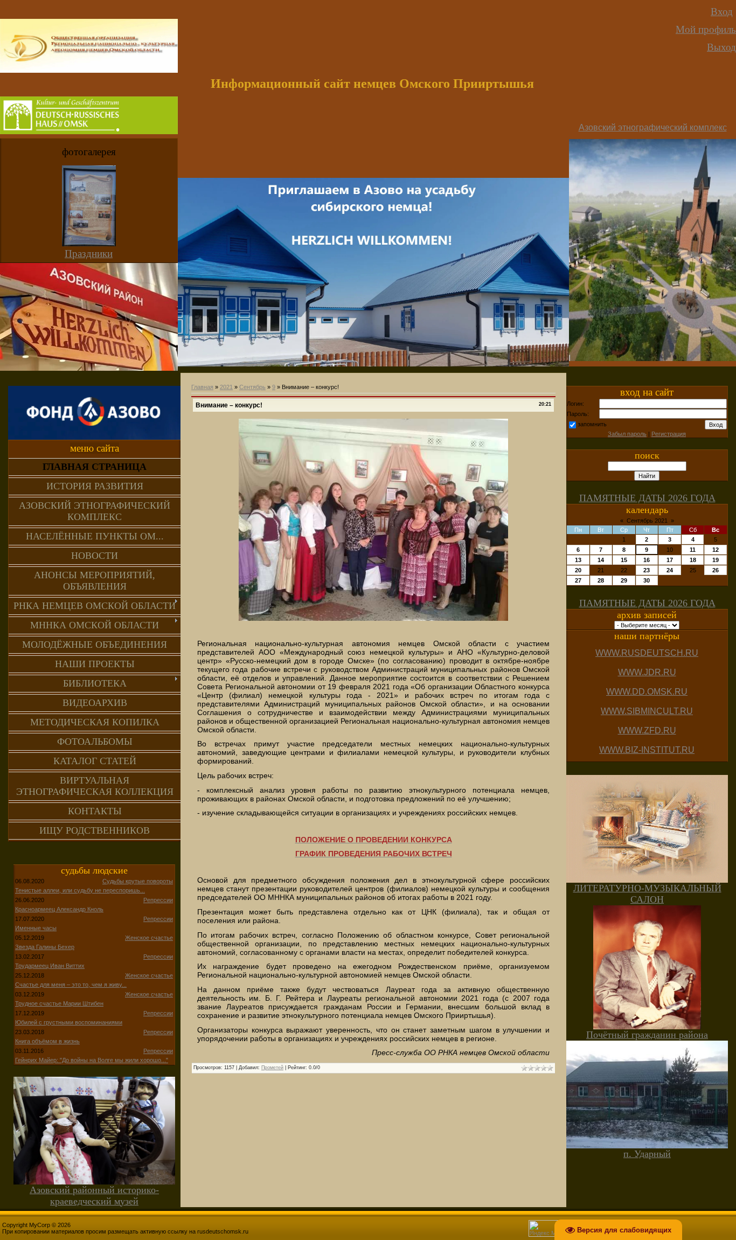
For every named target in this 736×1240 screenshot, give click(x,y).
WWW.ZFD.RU (647, 730)
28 (601, 580)
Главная (202, 387)
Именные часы (36, 928)
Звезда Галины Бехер (44, 947)
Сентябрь (252, 387)
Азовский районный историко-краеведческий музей (94, 1195)
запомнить (592, 424)
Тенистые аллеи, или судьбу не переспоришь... (80, 890)
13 (578, 560)
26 (715, 570)
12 (715, 549)
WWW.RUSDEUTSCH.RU (646, 652)
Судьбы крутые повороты (137, 881)
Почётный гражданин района (647, 1034)
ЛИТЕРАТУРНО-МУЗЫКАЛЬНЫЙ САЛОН (647, 894)
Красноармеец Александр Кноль (59, 909)
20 (578, 570)
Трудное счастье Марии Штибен (59, 1003)
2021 (226, 387)
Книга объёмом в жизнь (47, 1041)
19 (715, 560)
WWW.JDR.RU (647, 672)
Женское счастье (149, 937)
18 (693, 560)
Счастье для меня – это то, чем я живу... (71, 984)
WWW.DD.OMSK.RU (647, 691)
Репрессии (158, 900)
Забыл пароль (627, 434)
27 (578, 580)
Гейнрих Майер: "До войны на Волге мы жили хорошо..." (91, 1060)
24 (669, 570)
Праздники (89, 253)
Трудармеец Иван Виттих (50, 965)
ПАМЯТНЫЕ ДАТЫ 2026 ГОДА (647, 498)
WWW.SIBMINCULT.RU (647, 711)
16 (646, 560)
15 (624, 560)
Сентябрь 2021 (647, 520)
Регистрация (668, 434)
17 (669, 560)
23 (646, 570)
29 (624, 580)
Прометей (272, 1067)
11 (693, 549)
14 (601, 560)
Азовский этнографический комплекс (653, 127)
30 (646, 580)
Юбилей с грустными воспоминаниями (68, 1022)
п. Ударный (647, 1153)
